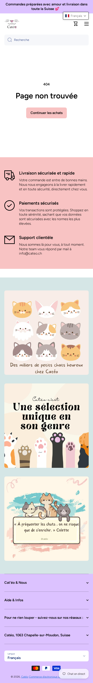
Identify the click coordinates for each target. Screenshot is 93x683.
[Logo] (11, 23)
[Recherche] (8, 40)
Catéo (24, 676)
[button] (76, 24)
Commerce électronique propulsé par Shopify (55, 676)
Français (14, 658)
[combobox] (46, 40)
